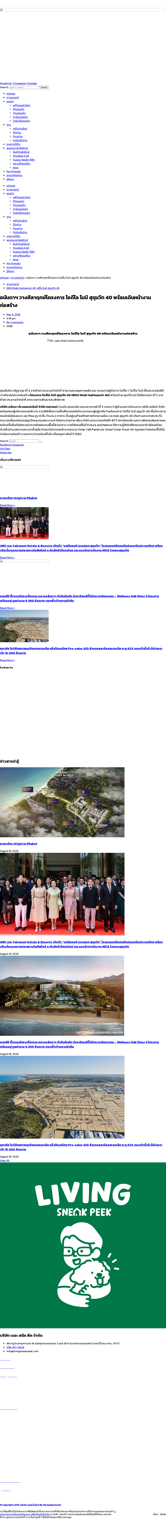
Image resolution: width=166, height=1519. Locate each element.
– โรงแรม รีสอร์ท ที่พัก (12, 1460)
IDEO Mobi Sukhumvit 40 (21, 288)
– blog (4, 1445)
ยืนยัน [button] (163, 1514)
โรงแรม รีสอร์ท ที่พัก (24, 160)
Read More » (7, 505)
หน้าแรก (10, 94)
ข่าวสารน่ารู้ (12, 97)
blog (15, 167)
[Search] (40, 441)
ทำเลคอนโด (19, 113)
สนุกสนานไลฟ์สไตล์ (17, 148)
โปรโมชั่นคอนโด (21, 121)
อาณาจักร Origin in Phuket (18, 498)
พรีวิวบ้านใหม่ (20, 129)
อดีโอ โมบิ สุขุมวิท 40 (48, 288)
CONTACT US (11, 1497)
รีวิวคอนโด (18, 109)
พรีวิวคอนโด (10, 1383)
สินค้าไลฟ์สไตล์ (21, 152)
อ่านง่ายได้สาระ (14, 175)
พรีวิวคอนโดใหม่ (21, 105)
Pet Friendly (13, 171)
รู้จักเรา (10, 179)
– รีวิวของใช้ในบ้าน (10, 1453)
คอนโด (10, 101)
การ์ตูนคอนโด (20, 117)
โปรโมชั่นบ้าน (20, 140)
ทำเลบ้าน (18, 136)
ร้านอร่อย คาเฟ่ (21, 156)
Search (4, 87)
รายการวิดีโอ (13, 144)
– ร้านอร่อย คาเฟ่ (9, 1449)
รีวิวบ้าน (17, 132)
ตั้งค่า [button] (156, 1514)
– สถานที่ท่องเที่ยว (10, 1456)
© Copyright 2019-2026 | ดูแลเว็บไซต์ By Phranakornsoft (30, 1504)
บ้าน (8, 125)
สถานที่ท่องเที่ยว (21, 164)
